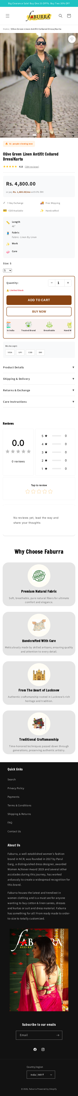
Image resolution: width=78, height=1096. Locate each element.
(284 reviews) (32, 166)
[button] (7, 16)
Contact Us (14, 831)
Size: (7, 263)
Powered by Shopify (47, 1089)
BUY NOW (39, 311)
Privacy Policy (16, 788)
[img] (18, 452)
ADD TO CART (39, 300)
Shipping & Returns (19, 814)
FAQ (10, 822)
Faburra (33, 1089)
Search (12, 779)
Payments (14, 796)
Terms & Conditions (19, 805)
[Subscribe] (58, 1035)
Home (6, 28)
